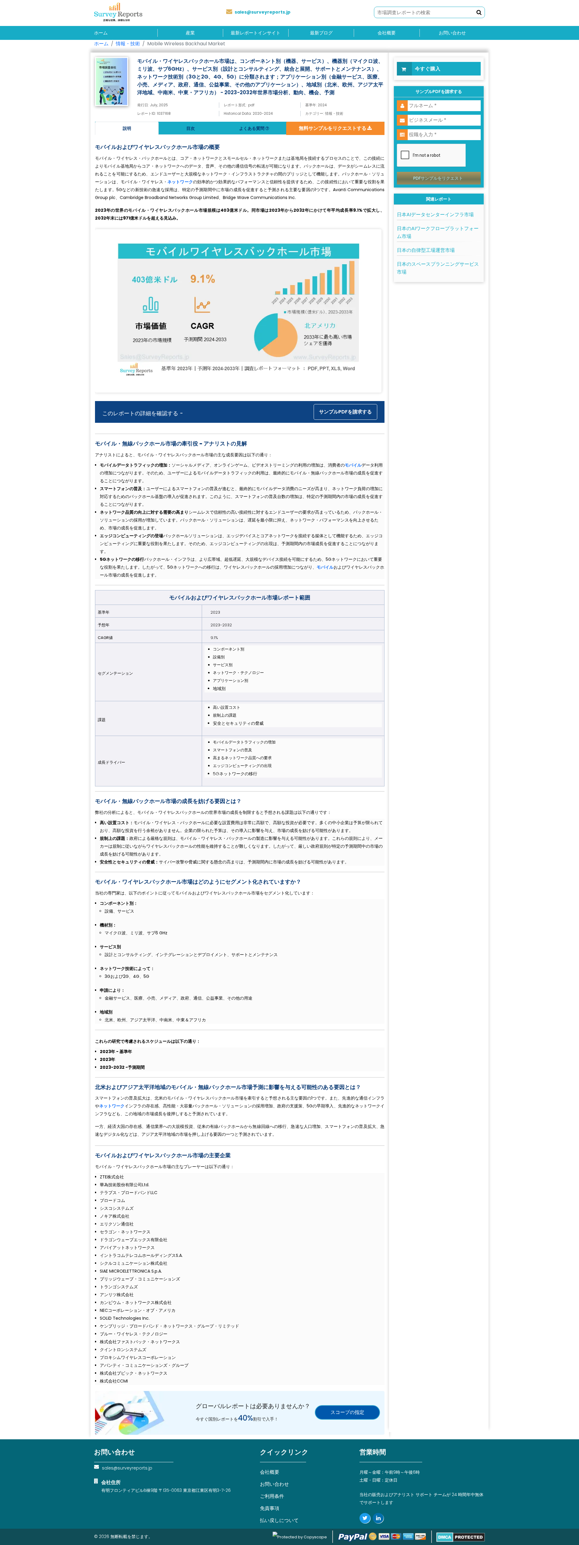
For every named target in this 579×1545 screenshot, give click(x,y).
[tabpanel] (239, 760)
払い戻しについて (279, 1520)
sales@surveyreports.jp (262, 12)
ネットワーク (180, 182)
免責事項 (269, 1508)
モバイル (353, 465)
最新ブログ (321, 33)
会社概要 (387, 33)
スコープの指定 (347, 1412)
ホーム (101, 33)
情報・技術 (128, 43)
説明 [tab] (127, 128)
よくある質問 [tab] (252, 128)
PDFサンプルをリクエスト (438, 178)
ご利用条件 (272, 1496)
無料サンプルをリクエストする (333, 128)
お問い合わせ (452, 33)
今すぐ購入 (428, 68)
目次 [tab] (190, 128)
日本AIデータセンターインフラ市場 (435, 214)
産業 (190, 33)
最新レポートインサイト (255, 33)
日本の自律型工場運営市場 (426, 250)
